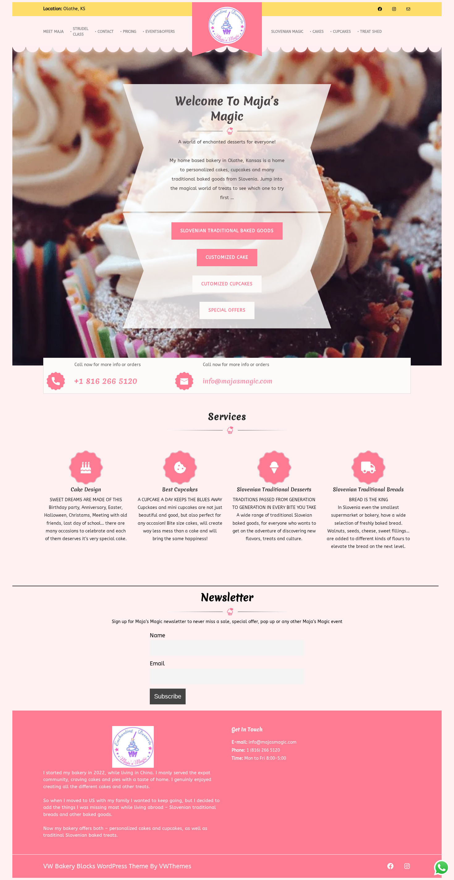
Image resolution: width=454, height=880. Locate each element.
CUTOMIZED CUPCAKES (227, 284)
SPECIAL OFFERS (227, 310)
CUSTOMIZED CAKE (227, 257)
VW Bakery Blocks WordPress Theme (95, 866)
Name (157, 635)
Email (157, 663)
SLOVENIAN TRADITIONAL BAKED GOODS (227, 230)
